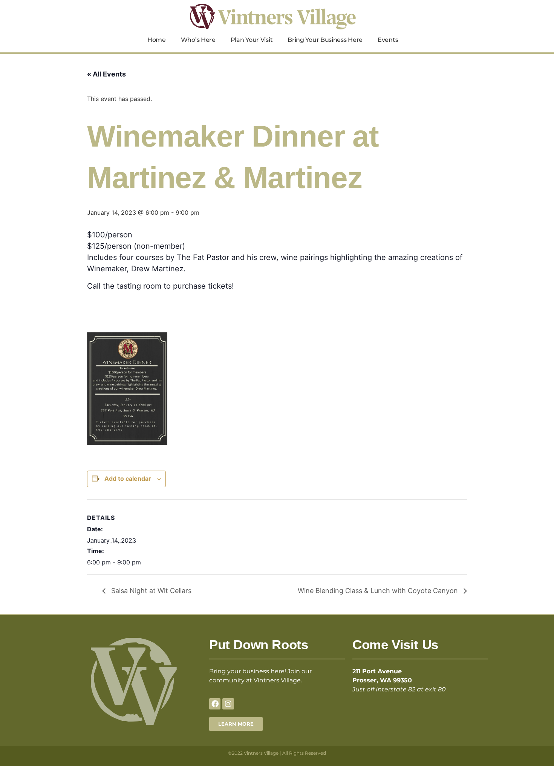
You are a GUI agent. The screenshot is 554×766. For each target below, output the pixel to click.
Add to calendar (127, 478)
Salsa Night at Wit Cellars (150, 591)
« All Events (106, 74)
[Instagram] (228, 703)
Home (156, 39)
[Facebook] (214, 703)
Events (388, 39)
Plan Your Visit (252, 39)
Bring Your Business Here (325, 39)
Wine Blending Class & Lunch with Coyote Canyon (379, 591)
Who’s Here (198, 39)
